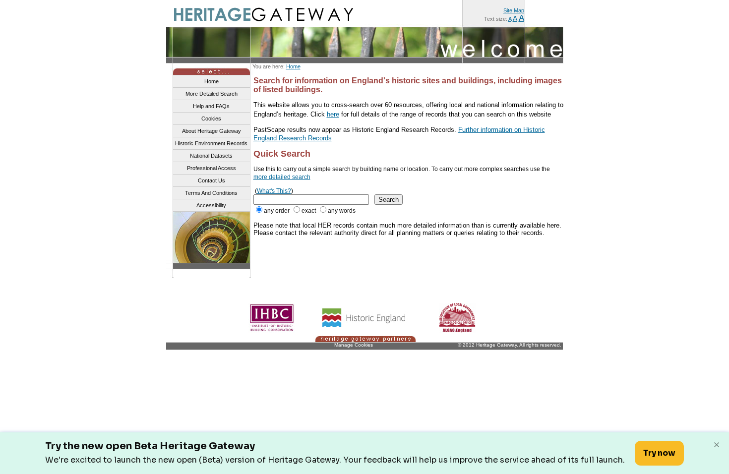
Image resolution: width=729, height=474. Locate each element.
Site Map (513, 10)
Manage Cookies (353, 345)
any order (277, 210)
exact (309, 210)
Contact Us (211, 180)
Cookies (211, 118)
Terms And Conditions (211, 193)
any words (342, 210)
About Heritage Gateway (211, 131)
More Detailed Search (211, 94)
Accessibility (211, 205)
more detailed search (281, 177)
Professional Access (211, 168)
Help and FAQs (211, 106)
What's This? (274, 190)
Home (293, 66)
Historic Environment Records (211, 143)
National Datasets (211, 156)
